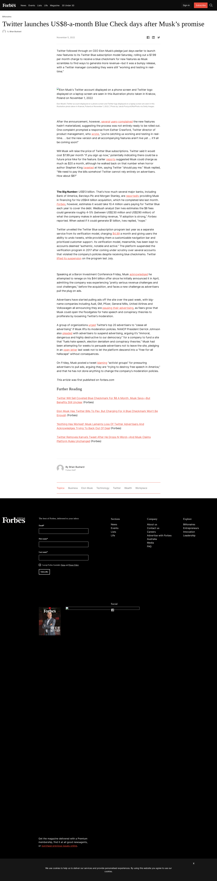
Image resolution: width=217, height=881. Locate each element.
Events (31, 5)
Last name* (43, 552)
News (23, 5)
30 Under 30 (68, 5)
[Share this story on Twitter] (158, 37)
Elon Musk (87, 487)
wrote (95, 133)
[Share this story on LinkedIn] (153, 37)
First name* (43, 539)
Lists (39, 5)
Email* (41, 526)
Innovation (189, 531)
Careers (151, 531)
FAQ (149, 546)
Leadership (189, 535)
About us (152, 524)
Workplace (141, 487)
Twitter (117, 487)
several (105, 121)
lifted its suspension (69, 258)
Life (46, 5)
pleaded (67, 333)
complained (125, 121)
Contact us (153, 528)
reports (110, 159)
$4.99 (116, 233)
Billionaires (189, 524)
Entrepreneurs (191, 528)
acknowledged (139, 274)
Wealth (128, 487)
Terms (63, 565)
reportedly (132, 195)
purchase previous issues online (59, 845)
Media (150, 542)
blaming (102, 362)
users (114, 121)
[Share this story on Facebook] (148, 37)
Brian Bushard (15, 31)
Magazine (54, 5)
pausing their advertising (117, 307)
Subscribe (201, 5)
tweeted (88, 167)
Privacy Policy (74, 565)
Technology (102, 487)
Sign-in (186, 5)
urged (92, 325)
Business (73, 487)
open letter (70, 349)
